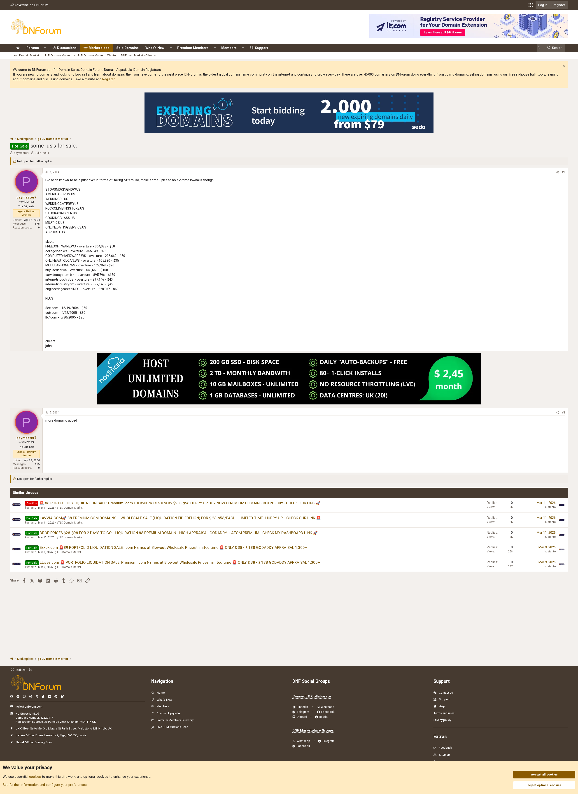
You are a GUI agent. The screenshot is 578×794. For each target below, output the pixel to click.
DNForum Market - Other (136, 55)
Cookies (20, 670)
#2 (563, 412)
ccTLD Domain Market (89, 55)
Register (108, 79)
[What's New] (540, 48)
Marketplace (99, 48)
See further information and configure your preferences (45, 785)
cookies (35, 777)
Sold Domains (127, 48)
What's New (154, 48)
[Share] (557, 172)
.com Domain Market (25, 55)
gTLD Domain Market (57, 55)
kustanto (30, 507)
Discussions (67, 48)
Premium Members (192, 48)
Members (229, 48)
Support (261, 48)
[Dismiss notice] (563, 66)
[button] (531, 5)
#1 (563, 172)
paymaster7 (21, 153)
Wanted (112, 55)
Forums (32, 48)
